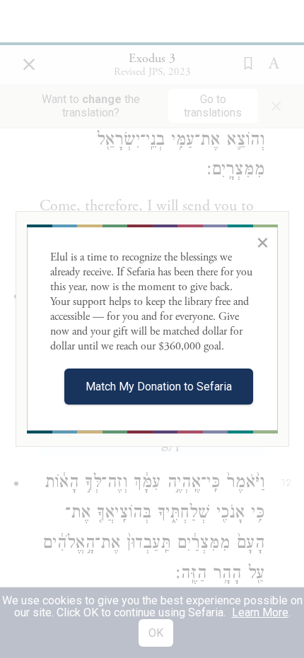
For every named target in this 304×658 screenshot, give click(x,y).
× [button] (263, 242)
